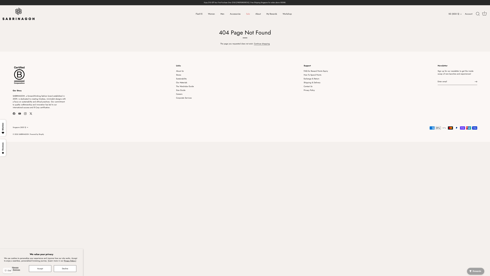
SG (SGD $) (454, 14)
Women (211, 13)
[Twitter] (31, 113)
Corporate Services (184, 97)
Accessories (235, 13)
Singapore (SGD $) (19, 127)
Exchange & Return (311, 78)
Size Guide (180, 90)
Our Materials (181, 82)
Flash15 (199, 13)
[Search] (478, 14)
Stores (178, 74)
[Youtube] (19, 113)
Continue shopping (262, 43)
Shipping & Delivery (312, 82)
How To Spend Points (312, 74)
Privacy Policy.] (70, 260)
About (258, 13)
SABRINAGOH (24, 134)
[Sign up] (476, 81)
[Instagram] (25, 113)
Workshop (287, 13)
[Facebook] (14, 113)
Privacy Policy (309, 90)
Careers (179, 94)
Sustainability (181, 78)
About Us (180, 71)
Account (468, 14)
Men (222, 13)
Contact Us (308, 86)
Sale (248, 13)
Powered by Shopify (37, 134)
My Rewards (271, 13)
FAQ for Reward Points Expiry (316, 71)
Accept (40, 268)
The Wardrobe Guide (185, 86)
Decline (65, 268)
